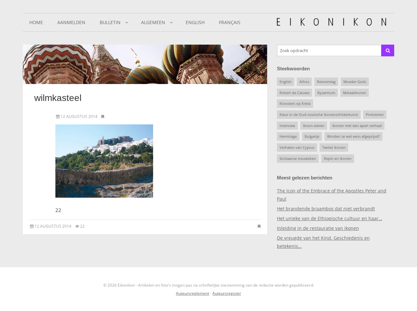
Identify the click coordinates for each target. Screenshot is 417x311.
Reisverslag (326, 81)
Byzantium (326, 92)
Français (229, 22)
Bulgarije (312, 136)
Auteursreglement (192, 293)
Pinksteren (375, 114)
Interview (287, 125)
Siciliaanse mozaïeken (298, 158)
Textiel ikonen (334, 147)
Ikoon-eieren (313, 125)
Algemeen (153, 22)
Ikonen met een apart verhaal (357, 125)
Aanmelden (71, 22)
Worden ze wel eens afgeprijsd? (353, 136)
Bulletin (110, 22)
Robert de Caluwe (294, 92)
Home (36, 22)
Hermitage (288, 136)
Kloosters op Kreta (295, 103)
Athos (304, 81)
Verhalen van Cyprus (297, 147)
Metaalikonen (354, 92)
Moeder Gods (354, 81)
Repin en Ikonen (338, 158)
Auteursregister (226, 293)
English (195, 22)
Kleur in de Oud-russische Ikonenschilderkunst (319, 114)
